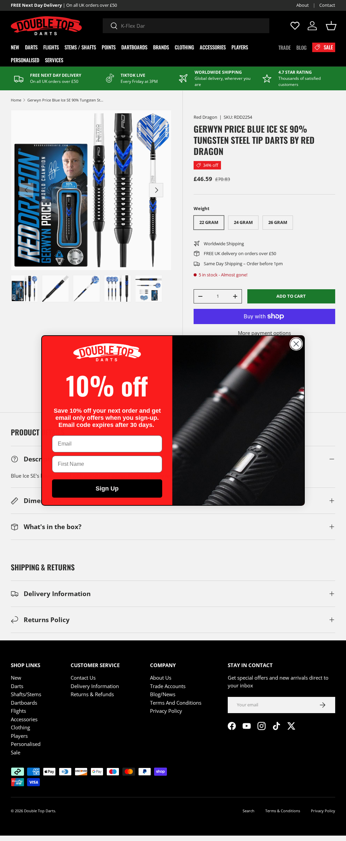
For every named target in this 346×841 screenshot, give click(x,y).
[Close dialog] (296, 344)
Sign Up (107, 488)
